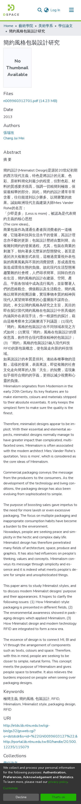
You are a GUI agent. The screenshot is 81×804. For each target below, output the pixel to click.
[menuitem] (46, 10)
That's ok (58, 797)
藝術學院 (26, 25)
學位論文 (65, 25)
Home (8, 25)
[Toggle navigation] (71, 10)
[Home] (11, 10)
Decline (21, 797)
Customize (10, 788)
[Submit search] (40, 10)
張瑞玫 (8, 132)
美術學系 (45, 25)
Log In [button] (55, 10)
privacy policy (58, 782)
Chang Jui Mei (13, 138)
